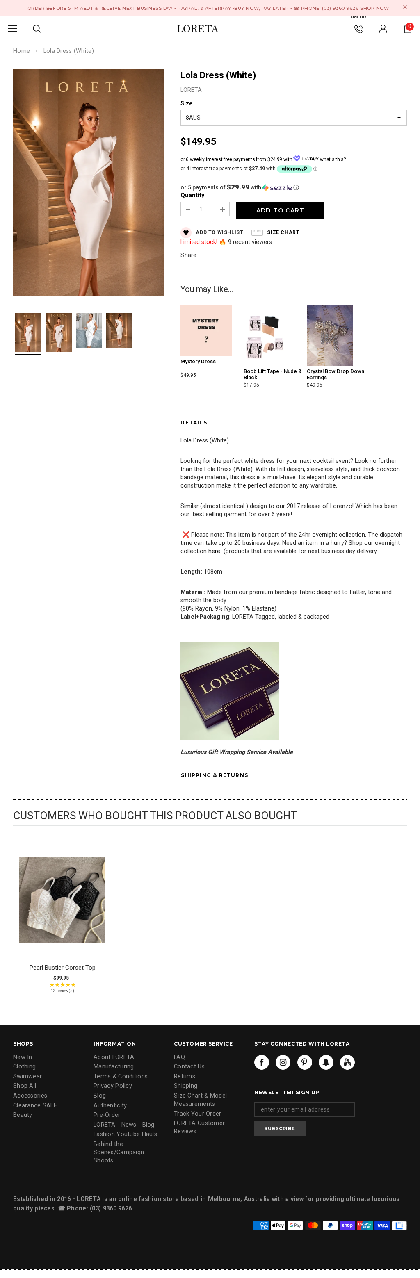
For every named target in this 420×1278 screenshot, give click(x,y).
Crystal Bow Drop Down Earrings (335, 374)
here (214, 551)
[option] (88, 183)
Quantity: (193, 195)
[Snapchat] (326, 1062)
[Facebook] (261, 1062)
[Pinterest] (304, 1062)
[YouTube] (347, 1062)
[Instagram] (283, 1062)
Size (186, 103)
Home (21, 51)
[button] (293, 187)
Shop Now (374, 8)
